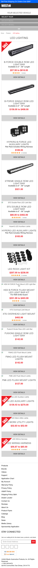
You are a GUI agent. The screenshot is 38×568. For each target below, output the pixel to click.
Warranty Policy (7, 485)
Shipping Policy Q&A (9, 494)
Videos (3, 472)
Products (8, 33)
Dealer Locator (6, 497)
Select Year (7, 17)
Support (4, 475)
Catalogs (4, 513)
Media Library (6, 523)
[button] (25, 5)
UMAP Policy (6, 491)
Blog (3, 517)
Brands (4, 469)
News (3, 520)
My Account (5, 481)
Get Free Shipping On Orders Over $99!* (16, 1)
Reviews (4, 504)
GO (33, 541)
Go (19, 29)
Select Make (7, 21)
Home (2, 33)
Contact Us (5, 501)
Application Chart (7, 478)
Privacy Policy (6, 488)
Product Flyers (6, 510)
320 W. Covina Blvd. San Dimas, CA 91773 (15, 565)
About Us (4, 507)
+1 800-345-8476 (7, 563)
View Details (19, 77)
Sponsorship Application (10, 526)
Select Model (8, 25)
